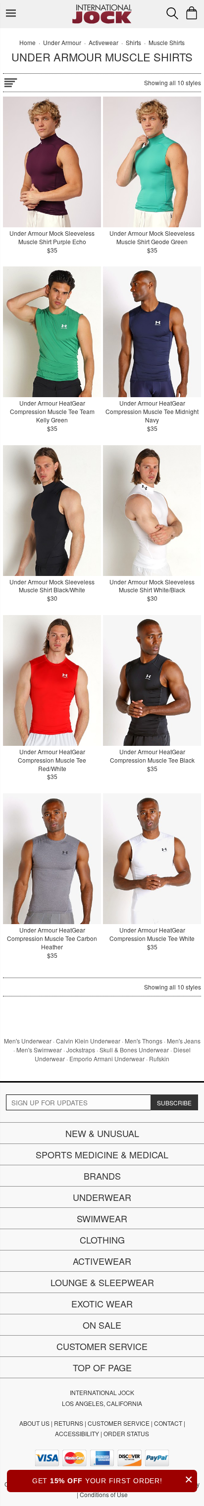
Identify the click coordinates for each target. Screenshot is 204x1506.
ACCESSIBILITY (77, 1433)
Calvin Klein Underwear (88, 1041)
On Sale (102, 1324)
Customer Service (102, 1346)
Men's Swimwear (39, 1049)
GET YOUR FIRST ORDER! (112, 1479)
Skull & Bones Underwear (134, 1049)
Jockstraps (80, 1049)
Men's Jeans (184, 1041)
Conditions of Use (104, 1494)
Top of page (102, 1367)
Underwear (102, 1197)
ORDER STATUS (126, 1433)
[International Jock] (102, 7)
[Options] (10, 81)
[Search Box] (172, 13)
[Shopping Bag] (191, 12)
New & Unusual (102, 1133)
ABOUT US (34, 1423)
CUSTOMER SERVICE (119, 1423)
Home (27, 42)
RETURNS (68, 1423)
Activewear (102, 1260)
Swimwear (102, 1218)
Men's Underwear (27, 1041)
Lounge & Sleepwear (102, 1282)
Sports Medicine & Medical (102, 1154)
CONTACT (168, 1423)
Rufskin (159, 1058)
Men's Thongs (143, 1041)
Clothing (102, 1239)
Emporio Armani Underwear (107, 1058)
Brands (102, 1175)
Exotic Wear (102, 1303)
